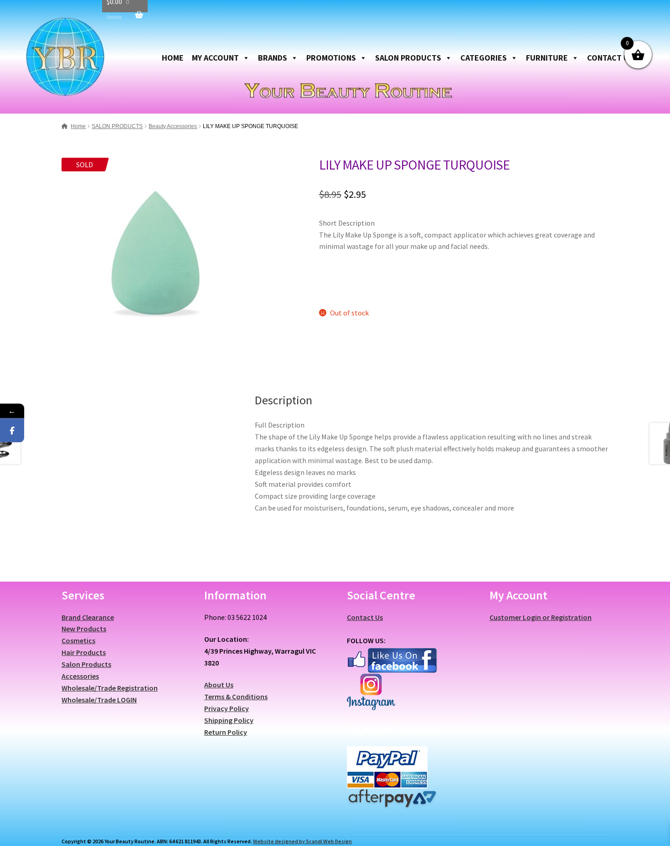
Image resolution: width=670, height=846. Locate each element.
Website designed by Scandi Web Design (302, 841)
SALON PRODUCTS (408, 57)
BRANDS (272, 57)
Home (78, 126)
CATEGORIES (483, 57)
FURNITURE (547, 57)
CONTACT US (610, 57)
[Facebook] (12, 430)
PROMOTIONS (331, 57)
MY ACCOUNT (215, 57)
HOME (173, 57)
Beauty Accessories (173, 126)
